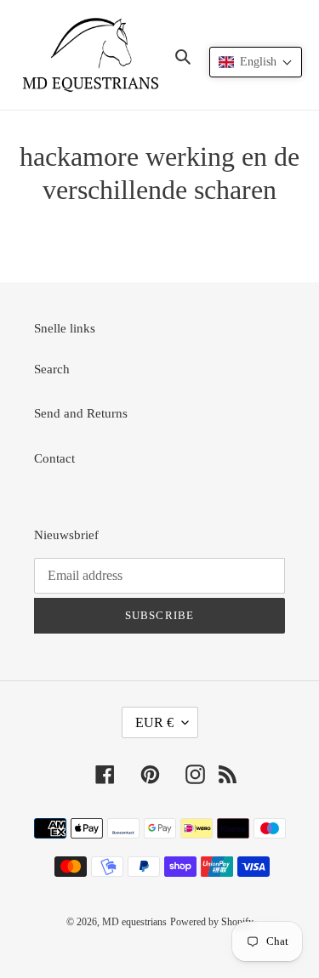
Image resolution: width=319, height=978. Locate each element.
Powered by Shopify (211, 922)
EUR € (154, 722)
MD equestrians (134, 922)
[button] (255, 62)
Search (52, 369)
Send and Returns (81, 413)
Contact (54, 458)
